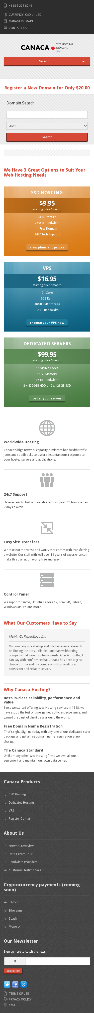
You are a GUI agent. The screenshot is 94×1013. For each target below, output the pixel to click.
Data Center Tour (21, 854)
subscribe (13, 970)
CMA (12, 1005)
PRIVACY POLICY (20, 999)
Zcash (13, 918)
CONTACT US (18, 28)
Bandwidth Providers (23, 862)
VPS (11, 810)
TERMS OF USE (19, 993)
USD (38, 15)
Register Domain (20, 818)
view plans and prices (47, 247)
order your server (47, 398)
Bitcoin (13, 902)
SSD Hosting (17, 794)
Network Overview (21, 846)
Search (47, 137)
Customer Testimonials (25, 870)
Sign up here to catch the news (25, 951)
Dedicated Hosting (21, 802)
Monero (14, 926)
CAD (28, 15)
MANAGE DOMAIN (21, 21)
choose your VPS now (47, 323)
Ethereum (15, 910)
